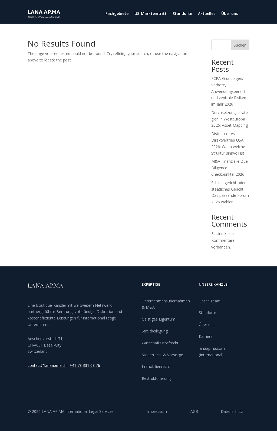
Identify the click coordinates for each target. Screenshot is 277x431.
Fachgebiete (116, 14)
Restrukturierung (156, 378)
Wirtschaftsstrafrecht (160, 342)
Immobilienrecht (156, 366)
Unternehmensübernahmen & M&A (166, 304)
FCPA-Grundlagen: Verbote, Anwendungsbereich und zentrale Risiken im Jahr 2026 (228, 91)
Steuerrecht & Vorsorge (162, 354)
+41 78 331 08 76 (85, 365)
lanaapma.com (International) (212, 351)
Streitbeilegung (155, 331)
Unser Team (209, 300)
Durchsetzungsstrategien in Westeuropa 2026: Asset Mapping (229, 119)
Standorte (182, 14)
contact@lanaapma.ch (47, 365)
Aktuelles (206, 14)
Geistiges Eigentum (158, 319)
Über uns (229, 14)
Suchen (240, 45)
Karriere (206, 336)
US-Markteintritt (150, 14)
